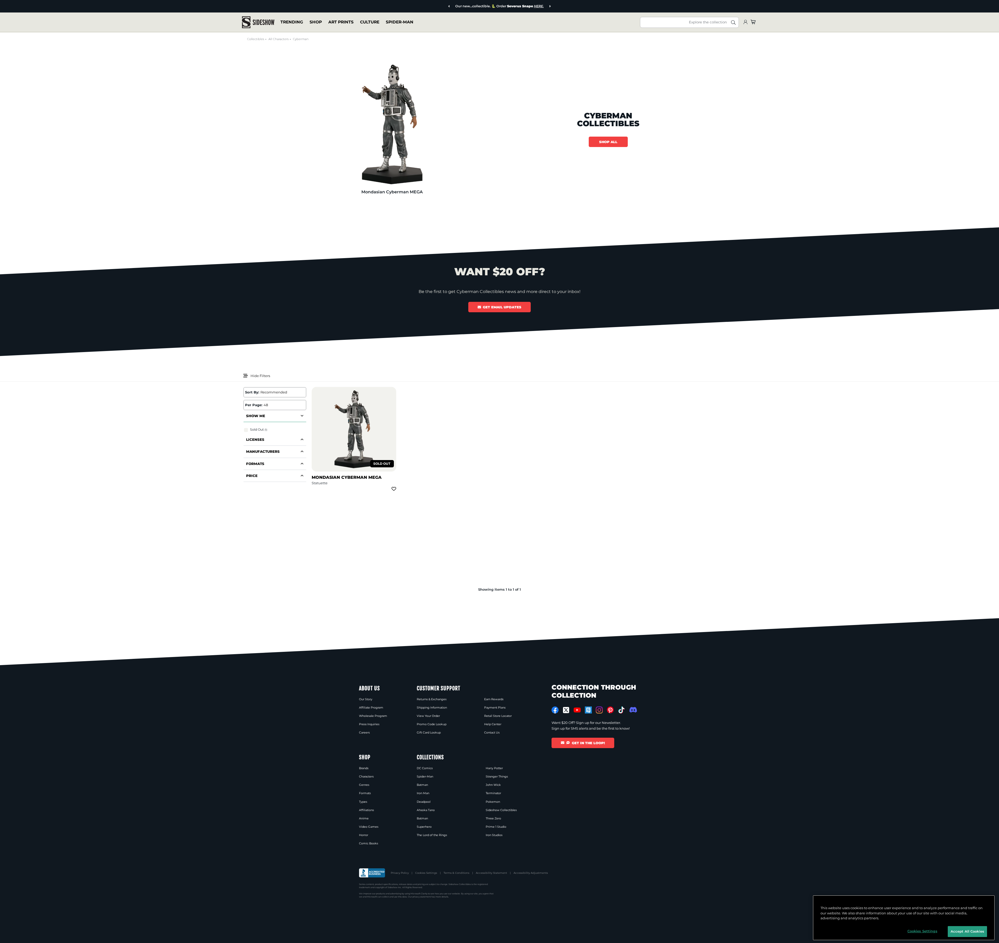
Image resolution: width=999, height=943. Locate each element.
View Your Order (428, 716)
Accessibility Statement (491, 873)
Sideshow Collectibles (501, 810)
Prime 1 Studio (496, 827)
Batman (422, 785)
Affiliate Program (371, 707)
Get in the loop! (588, 743)
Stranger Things (497, 776)
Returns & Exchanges (431, 699)
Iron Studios (494, 835)
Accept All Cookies (967, 931)
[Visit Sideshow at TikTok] (621, 709)
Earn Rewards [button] (493, 699)
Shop (316, 22)
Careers (364, 732)
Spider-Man (399, 22)
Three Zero (493, 818)
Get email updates (502, 307)
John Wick (493, 785)
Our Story (365, 699)
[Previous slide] (449, 6)
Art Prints (341, 22)
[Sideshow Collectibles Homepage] (258, 22)
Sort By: (252, 392)
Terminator (493, 793)
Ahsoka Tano (426, 810)
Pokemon (493, 802)
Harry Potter (494, 768)
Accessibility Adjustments (531, 873)
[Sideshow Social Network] (588, 709)
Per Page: (253, 405)
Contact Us (491, 732)
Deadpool (424, 802)
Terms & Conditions (456, 873)
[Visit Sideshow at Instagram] (599, 709)
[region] (904, 917)
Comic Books (368, 843)
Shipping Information (432, 707)
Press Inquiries (369, 724)
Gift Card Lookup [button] (429, 732)
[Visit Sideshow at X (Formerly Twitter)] (566, 710)
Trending (291, 22)
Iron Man (423, 793)
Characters (366, 776)
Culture (369, 22)
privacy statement (421, 896)
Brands (363, 768)
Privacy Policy (400, 873)
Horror (363, 835)
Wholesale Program (373, 716)
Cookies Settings (426, 873)
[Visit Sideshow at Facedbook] (555, 709)
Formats (365, 793)
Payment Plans (494, 707)
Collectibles (255, 39)
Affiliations (366, 810)
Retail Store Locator (498, 716)
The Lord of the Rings (432, 835)
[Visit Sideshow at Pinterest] (610, 709)
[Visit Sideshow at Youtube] (577, 709)
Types (363, 802)
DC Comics (425, 768)
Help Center (492, 724)
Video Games (368, 827)
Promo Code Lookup (431, 724)
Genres (364, 785)
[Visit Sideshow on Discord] (632, 709)
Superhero (424, 827)
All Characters (278, 39)
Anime (364, 818)
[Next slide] (550, 6)
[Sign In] (745, 22)
